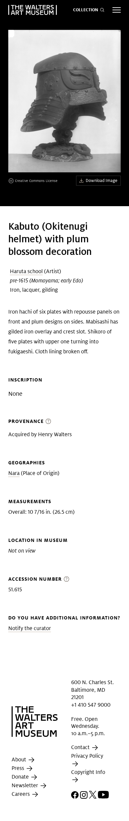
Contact (81, 747)
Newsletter (25, 785)
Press (18, 768)
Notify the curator (29, 628)
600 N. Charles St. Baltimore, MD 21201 (92, 690)
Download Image (101, 180)
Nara (14, 473)
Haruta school (26, 271)
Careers (21, 794)
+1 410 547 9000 (90, 704)
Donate (21, 777)
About (19, 759)
